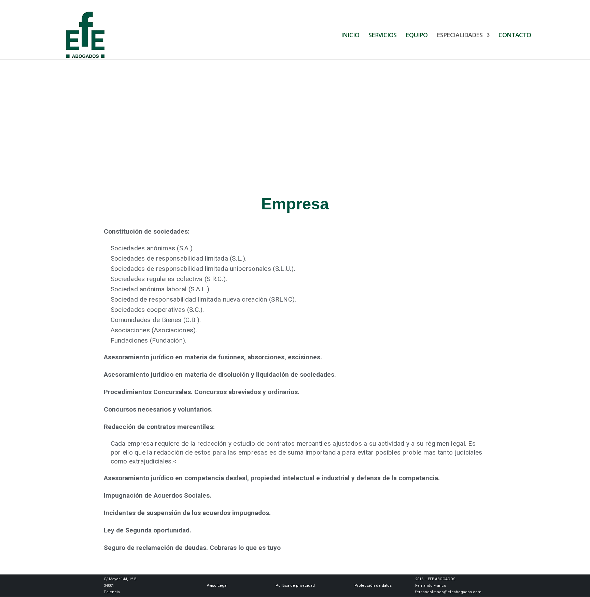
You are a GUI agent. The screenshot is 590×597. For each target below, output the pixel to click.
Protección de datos (373, 585)
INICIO (350, 35)
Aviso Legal (217, 585)
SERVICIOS (382, 35)
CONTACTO (514, 35)
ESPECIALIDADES (459, 35)
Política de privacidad (295, 585)
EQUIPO (416, 35)
